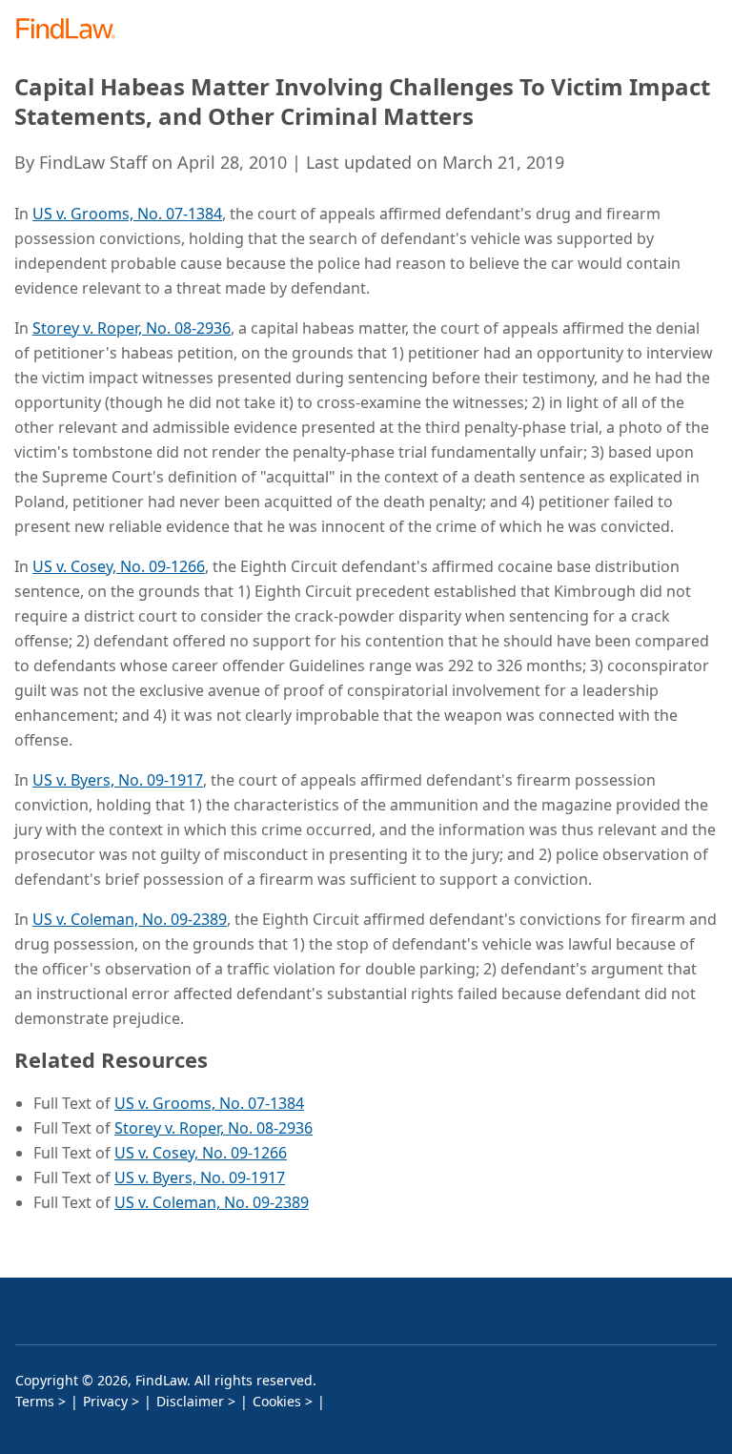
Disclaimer (190, 1401)
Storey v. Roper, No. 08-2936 (131, 327)
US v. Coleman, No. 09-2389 (129, 919)
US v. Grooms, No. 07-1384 (127, 213)
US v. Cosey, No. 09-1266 (118, 566)
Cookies (277, 1401)
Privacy (105, 1401)
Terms (34, 1401)
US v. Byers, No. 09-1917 (117, 779)
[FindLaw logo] (72, 30)
